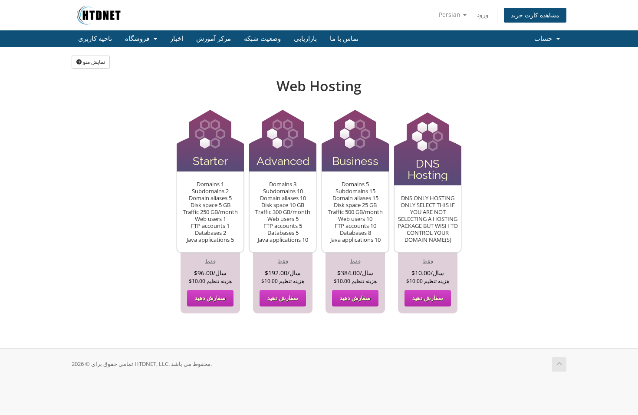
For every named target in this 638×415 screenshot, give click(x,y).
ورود (483, 14)
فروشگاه (139, 39)
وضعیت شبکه (262, 39)
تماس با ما (344, 39)
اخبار (176, 39)
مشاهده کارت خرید (535, 15)
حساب (545, 39)
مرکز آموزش (213, 39)
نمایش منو (93, 62)
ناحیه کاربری (95, 39)
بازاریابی (305, 39)
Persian (450, 14)
